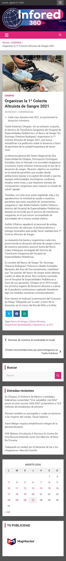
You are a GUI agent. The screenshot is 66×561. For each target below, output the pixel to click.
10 (9, 488)
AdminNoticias (26, 112)
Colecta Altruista (36, 321)
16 (57, 488)
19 (25, 494)
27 (33, 500)
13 (33, 488)
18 (17, 494)
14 (41, 488)
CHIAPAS (9, 95)
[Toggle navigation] (6, 35)
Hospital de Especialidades (18, 324)
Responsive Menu (60, 2)
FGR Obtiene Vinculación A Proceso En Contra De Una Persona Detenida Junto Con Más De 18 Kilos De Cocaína (31, 437)
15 (49, 488)
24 (9, 500)
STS (51, 324)
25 (17, 500)
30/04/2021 (11, 112)
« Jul (7, 512)
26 (25, 500)
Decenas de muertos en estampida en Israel (31, 340)
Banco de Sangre (19, 321)
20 (33, 494)
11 (17, 488)
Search (58, 375)
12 (25, 488)
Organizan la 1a (40, 324)
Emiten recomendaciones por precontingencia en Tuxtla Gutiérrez (31, 351)
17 (9, 494)
